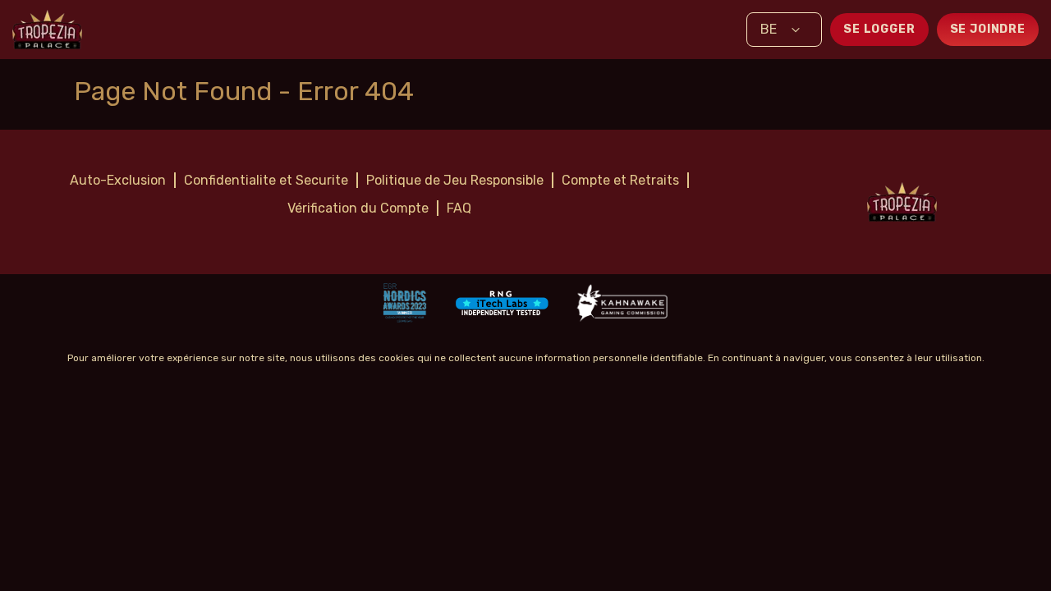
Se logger (879, 29)
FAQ (459, 208)
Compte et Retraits (620, 180)
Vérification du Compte (358, 208)
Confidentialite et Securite (266, 180)
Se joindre (988, 29)
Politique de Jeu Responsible (455, 180)
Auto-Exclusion (118, 180)
